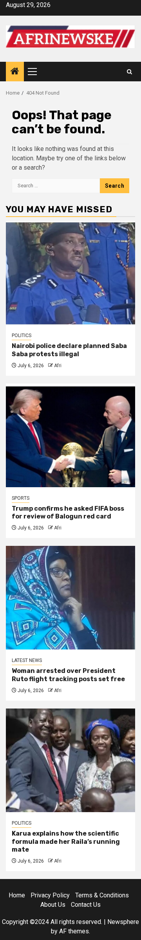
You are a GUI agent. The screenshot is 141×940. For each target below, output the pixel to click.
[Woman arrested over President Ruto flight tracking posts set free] (70, 597)
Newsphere (123, 922)
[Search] (129, 71)
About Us (52, 904)
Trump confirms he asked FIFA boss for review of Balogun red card (68, 512)
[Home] (15, 71)
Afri (57, 365)
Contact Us (86, 904)
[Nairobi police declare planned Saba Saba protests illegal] (70, 273)
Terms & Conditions (102, 895)
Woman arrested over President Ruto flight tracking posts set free (68, 675)
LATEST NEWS (27, 660)
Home (17, 895)
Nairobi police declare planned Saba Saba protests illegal (69, 350)
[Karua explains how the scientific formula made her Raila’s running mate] (70, 760)
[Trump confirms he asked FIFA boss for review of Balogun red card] (70, 435)
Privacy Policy (50, 895)
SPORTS (20, 498)
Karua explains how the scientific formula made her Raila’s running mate (66, 842)
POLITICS (21, 335)
